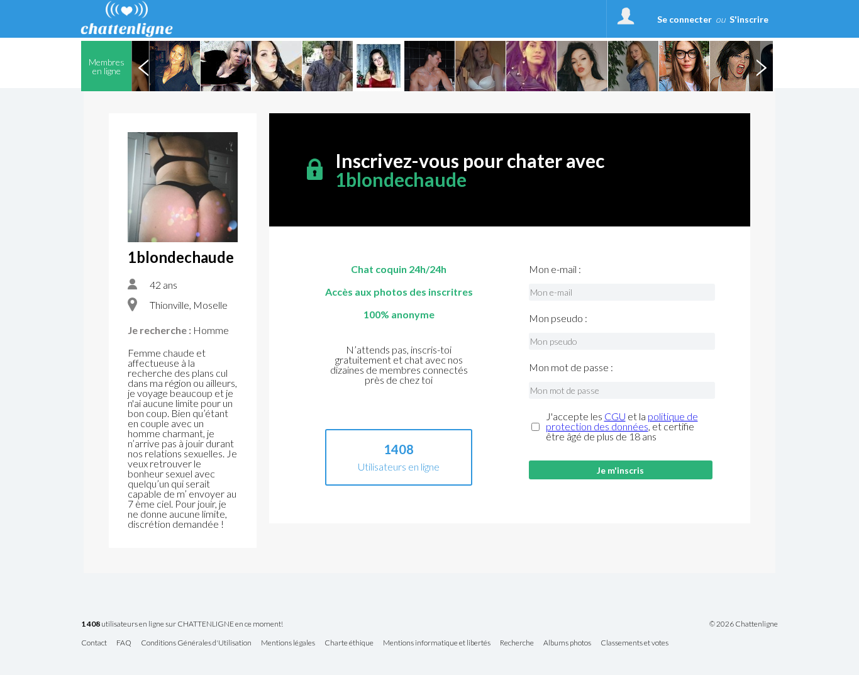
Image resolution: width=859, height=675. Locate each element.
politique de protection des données (622, 421)
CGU (615, 416)
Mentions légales (288, 643)
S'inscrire (748, 19)
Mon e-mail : (555, 269)
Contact (94, 643)
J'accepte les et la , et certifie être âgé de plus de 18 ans (622, 426)
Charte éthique (349, 643)
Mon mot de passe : (571, 367)
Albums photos (567, 643)
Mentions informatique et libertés (436, 643)
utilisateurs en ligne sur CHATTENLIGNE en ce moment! (182, 624)
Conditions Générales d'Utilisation (196, 643)
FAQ (123, 643)
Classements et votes (634, 643)
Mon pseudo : (558, 318)
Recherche (517, 643)
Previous (143, 66)
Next (761, 66)
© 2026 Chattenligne (743, 624)
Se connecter (684, 19)
